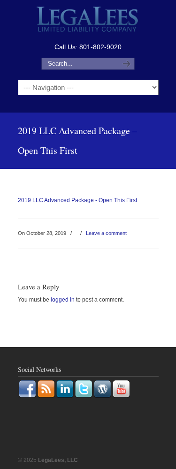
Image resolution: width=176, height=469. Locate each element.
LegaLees (88, 20)
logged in (63, 299)
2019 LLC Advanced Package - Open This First (77, 200)
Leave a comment (106, 233)
